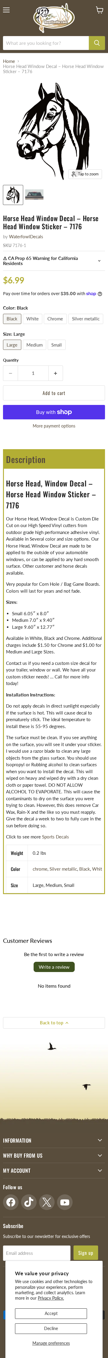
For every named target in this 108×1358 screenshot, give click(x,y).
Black (84, 869)
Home (9, 61)
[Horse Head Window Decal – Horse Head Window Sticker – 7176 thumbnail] (13, 195)
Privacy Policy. (51, 1298)
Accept (51, 1313)
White (98, 869)
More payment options (54, 426)
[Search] (97, 43)
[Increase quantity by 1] (56, 373)
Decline (51, 1328)
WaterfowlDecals (26, 236)
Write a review (54, 967)
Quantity (11, 360)
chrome (40, 869)
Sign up (86, 1252)
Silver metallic (63, 869)
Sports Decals (55, 836)
